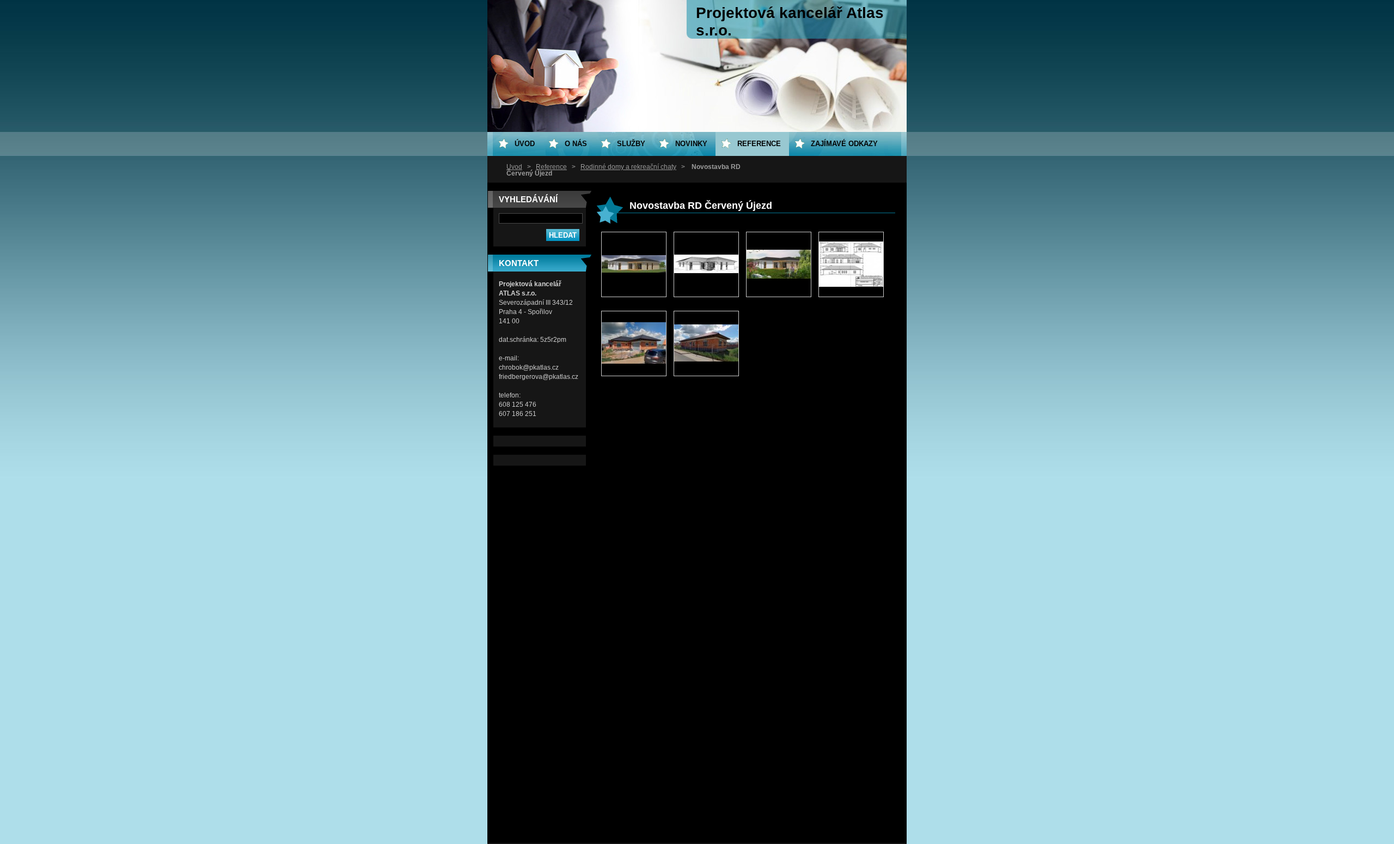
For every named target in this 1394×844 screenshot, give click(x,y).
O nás (576, 144)
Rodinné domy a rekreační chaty (628, 167)
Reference (551, 167)
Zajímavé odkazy (844, 144)
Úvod (514, 167)
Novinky (691, 144)
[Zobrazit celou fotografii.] (634, 264)
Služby (631, 144)
